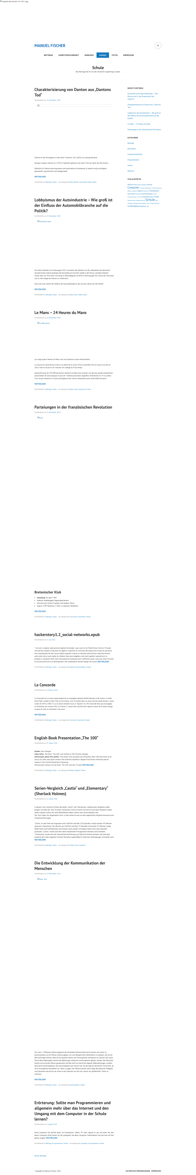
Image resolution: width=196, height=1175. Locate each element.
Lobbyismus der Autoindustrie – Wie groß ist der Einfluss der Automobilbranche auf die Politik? (73, 205)
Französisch (82, 389)
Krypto (155, 194)
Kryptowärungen (131, 197)
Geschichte (83, 182)
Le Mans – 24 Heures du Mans (60, 312)
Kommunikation (81, 667)
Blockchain (131, 148)
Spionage (135, 203)
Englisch (72, 667)
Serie (76, 845)
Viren (148, 203)
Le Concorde (44, 684)
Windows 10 (144, 206)
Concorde (73, 720)
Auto (75, 295)
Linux (138, 197)
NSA (141, 197)
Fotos (115, 55)
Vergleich (82, 845)
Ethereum (146, 191)
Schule (102, 55)
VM (128, 206)
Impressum (128, 55)
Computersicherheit (68, 55)
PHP (153, 197)
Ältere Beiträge (40, 1156)
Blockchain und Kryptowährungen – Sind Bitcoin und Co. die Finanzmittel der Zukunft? (142, 96)
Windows (89, 55)
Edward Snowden (132, 191)
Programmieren (57, 1143)
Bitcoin (139, 185)
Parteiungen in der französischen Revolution (73, 407)
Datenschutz (148, 188)
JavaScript (138, 194)
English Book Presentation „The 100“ (66, 737)
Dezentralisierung (157, 188)
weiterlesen (40, 176)
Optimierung (147, 197)
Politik (89, 182)
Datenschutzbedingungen (138, 1171)
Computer (84, 1143)
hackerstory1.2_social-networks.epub (67, 634)
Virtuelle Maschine (154, 203)
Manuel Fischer (49, 45)
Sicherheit (130, 203)
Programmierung (140, 200)
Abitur (71, 182)
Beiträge (48, 55)
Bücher (76, 182)
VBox (139, 203)
